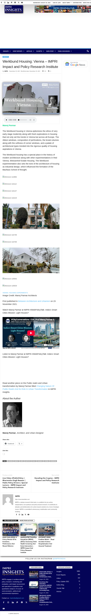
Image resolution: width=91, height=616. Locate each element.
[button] (87, 51)
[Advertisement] (45, 31)
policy (34, 461)
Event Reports (17, 51)
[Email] (25, 77)
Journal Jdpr (60, 588)
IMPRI (6, 71)
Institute (27, 461)
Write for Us (87, 2)
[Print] (30, 77)
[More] (48, 467)
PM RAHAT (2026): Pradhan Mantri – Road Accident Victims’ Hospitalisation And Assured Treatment (46, 542)
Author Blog (60, 585)
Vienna (46, 461)
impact (17, 461)
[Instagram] (4, 2)
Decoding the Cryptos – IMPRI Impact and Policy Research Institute (47, 480)
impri (21, 461)
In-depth (39, 51)
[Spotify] (15, 2)
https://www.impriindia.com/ (22, 499)
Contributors (77, 2)
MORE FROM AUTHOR (26, 520)
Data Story (50, 51)
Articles (29, 51)
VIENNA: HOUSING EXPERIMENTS (15, 293)
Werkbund (53, 461)
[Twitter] (18, 2)
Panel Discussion (64, 51)
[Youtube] (22, 2)
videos (58, 578)
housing (10, 461)
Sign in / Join (57, 2)
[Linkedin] (8, 2)
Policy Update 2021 (62, 581)
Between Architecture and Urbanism (34, 301)
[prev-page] (56, 520)
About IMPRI (66, 2)
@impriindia (59, 559)
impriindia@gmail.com (17, 598)
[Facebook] (1, 2)
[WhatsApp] (15, 77)
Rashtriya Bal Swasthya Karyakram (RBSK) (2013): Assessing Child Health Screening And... (45, 586)
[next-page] (58, 520)
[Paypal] (11, 2)
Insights (6, 51)
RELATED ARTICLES (10, 520)
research (40, 461)
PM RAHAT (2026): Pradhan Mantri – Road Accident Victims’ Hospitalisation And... (46, 599)
